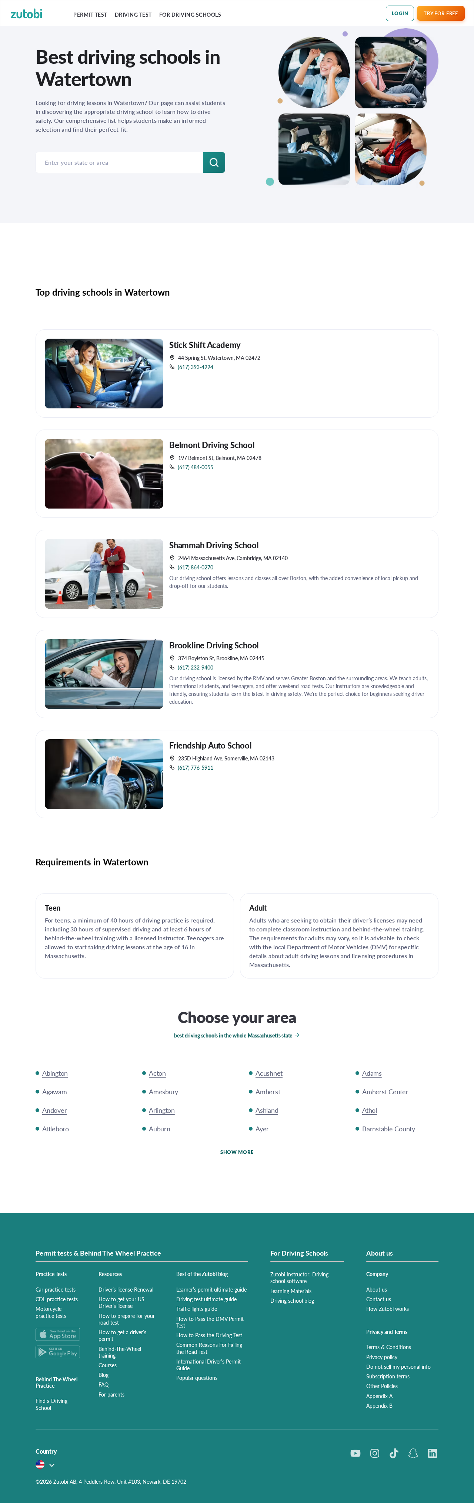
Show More (237, 1151)
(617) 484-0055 (195, 467)
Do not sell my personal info (398, 1366)
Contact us (378, 1299)
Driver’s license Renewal (126, 1289)
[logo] (26, 14)
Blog (104, 1374)
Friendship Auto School (210, 745)
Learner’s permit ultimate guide (211, 1289)
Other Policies (382, 1385)
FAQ (104, 1384)
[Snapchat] (413, 1453)
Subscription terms (388, 1376)
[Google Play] (58, 1351)
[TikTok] (394, 1453)
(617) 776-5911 (195, 767)
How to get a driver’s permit (122, 1335)
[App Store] (58, 1334)
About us (376, 1289)
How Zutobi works (387, 1308)
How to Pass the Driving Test (209, 1335)
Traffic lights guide (196, 1308)
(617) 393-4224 (195, 367)
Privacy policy (381, 1357)
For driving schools (190, 14)
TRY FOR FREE (441, 13)
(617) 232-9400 (195, 667)
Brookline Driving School (214, 645)
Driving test (133, 14)
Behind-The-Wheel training (120, 1352)
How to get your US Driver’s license (121, 1302)
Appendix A (379, 1395)
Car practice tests (56, 1289)
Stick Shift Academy (205, 345)
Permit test (90, 14)
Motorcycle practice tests (51, 1312)
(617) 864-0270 (195, 567)
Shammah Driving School (214, 545)
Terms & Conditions (388, 1347)
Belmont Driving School (212, 445)
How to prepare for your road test (127, 1319)
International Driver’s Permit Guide (208, 1364)
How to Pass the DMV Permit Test (210, 1322)
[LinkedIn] (432, 1453)
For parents (111, 1394)
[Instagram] (375, 1453)
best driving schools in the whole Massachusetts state (233, 1035)
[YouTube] (355, 1453)
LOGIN (400, 13)
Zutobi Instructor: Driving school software (299, 1277)
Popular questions (196, 1377)
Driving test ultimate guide (206, 1299)
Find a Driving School (51, 1404)
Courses (108, 1365)
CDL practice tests (57, 1299)
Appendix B (379, 1405)
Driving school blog (292, 1300)
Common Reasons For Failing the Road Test (209, 1348)
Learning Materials (290, 1290)
